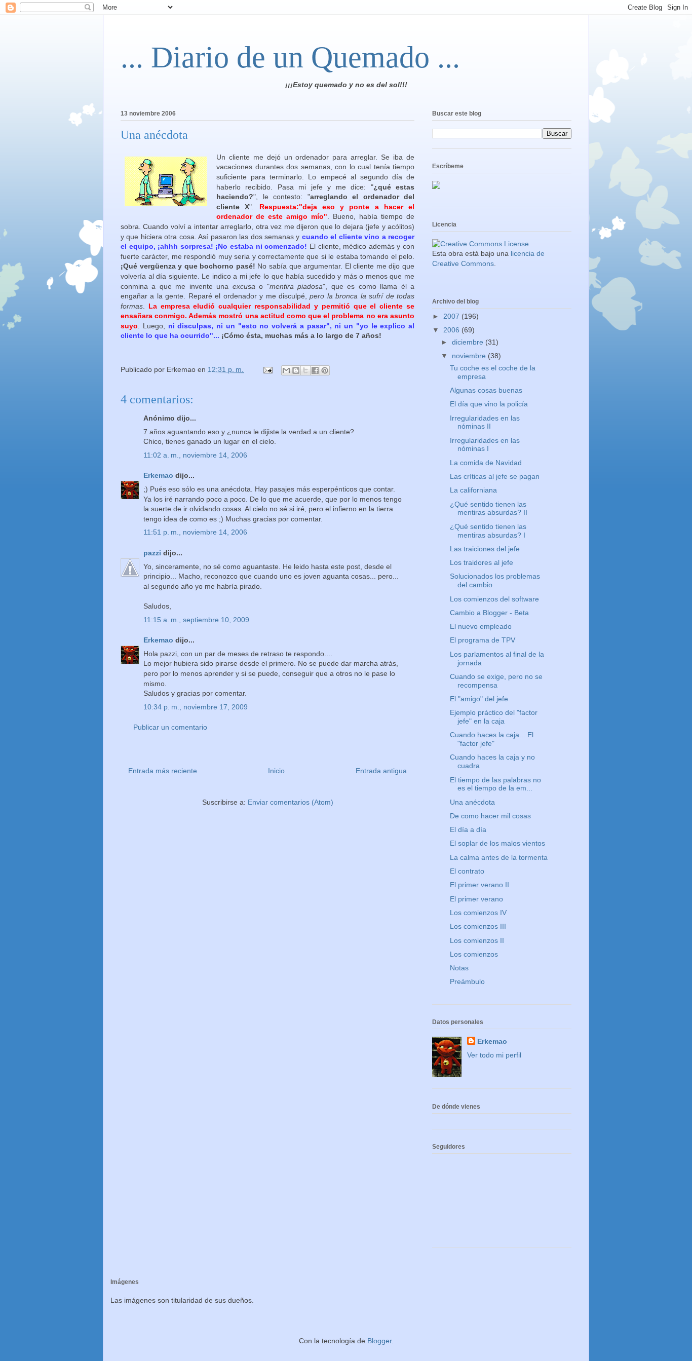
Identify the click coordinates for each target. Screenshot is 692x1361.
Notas (459, 968)
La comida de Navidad (486, 463)
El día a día (468, 829)
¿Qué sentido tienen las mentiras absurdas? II (488, 508)
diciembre (468, 342)
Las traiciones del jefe (485, 549)
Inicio (276, 771)
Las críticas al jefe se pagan (495, 476)
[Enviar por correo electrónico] (286, 370)
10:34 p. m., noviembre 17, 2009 (195, 707)
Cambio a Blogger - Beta (489, 613)
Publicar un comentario (170, 727)
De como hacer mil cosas (490, 816)
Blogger (379, 1341)
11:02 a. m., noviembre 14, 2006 (195, 455)
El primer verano (476, 899)
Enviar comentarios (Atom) (290, 802)
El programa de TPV (482, 640)
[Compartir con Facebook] (315, 370)
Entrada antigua (381, 771)
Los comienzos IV (478, 913)
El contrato (467, 871)
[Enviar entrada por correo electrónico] (267, 369)
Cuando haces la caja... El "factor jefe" (491, 739)
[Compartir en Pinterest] (325, 370)
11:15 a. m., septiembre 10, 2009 (196, 620)
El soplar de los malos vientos (497, 843)
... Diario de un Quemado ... (290, 57)
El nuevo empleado (481, 626)
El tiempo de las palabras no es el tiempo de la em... (495, 784)
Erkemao (158, 475)
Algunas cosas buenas (486, 390)
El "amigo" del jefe (479, 699)
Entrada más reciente (162, 771)
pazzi (152, 553)
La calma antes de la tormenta (499, 857)
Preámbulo (467, 981)
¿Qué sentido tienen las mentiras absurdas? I (488, 530)
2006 (452, 330)
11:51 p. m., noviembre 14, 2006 (195, 532)
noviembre (470, 356)
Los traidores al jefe (481, 562)
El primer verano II (479, 885)
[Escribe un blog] (296, 370)
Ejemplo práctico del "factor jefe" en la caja (493, 716)
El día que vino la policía (489, 404)
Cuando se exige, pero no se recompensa (496, 680)
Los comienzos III (478, 926)
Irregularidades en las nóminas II (485, 422)
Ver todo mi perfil (494, 1055)
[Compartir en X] (305, 370)
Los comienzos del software (494, 599)
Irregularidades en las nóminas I (485, 444)
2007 (452, 316)
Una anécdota (472, 802)
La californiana (473, 490)
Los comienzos (474, 954)
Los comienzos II (477, 940)
